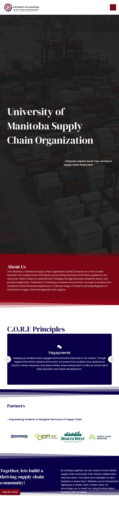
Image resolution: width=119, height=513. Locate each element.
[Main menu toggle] (113, 7)
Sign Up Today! (10, 492)
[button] (56, 380)
